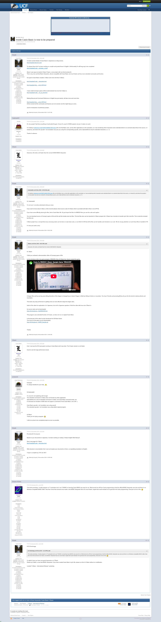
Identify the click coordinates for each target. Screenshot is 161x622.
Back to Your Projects (146, 595)
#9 (147, 481)
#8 (147, 428)
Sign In (140, 1)
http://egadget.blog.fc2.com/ (34, 62)
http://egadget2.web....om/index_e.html (37, 68)
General (16, 603)
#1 (147, 55)
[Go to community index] (20, 5)
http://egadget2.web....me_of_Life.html (37, 92)
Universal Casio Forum (15, 615)
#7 (147, 377)
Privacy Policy (147, 615)
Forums (25, 10)
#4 (147, 183)
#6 (147, 340)
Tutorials (51, 10)
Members (67, 10)
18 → (48, 605)
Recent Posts (33, 10)
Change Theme (16, 618)
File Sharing (59, 10)
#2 (147, 118)
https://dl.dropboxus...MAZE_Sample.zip (37, 322)
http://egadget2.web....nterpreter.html (37, 81)
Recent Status (43, 10)
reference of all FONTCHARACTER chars (45, 127)
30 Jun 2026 (134, 604)
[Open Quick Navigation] (149, 10)
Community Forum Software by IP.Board (142, 618)
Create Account (146, 1)
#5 (147, 237)
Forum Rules (141, 615)
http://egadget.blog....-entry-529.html (36, 85)
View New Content (141, 10)
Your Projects (23, 603)
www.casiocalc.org (16, 10)
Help (23, 618)
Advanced (150, 5)
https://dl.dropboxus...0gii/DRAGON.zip (37, 311)
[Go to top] (80, 619)
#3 (147, 147)
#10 (147, 540)
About (108, 17)
